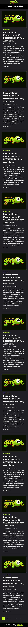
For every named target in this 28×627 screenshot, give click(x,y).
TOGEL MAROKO (6, 29)
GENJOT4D (20, 625)
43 (16, 618)
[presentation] (14, 19)
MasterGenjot (8, 43)
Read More (7, 66)
